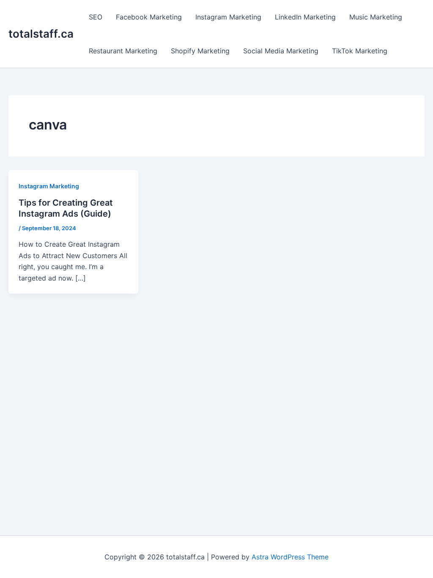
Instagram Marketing (228, 17)
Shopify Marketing (200, 51)
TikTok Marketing (359, 51)
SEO (95, 17)
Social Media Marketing (280, 51)
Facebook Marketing (149, 17)
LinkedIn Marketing (305, 17)
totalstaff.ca (41, 33)
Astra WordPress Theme (290, 557)
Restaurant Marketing (123, 51)
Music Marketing (375, 17)
